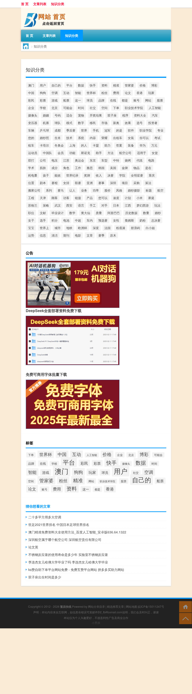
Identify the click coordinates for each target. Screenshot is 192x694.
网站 (148, 100)
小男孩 (96, 623)
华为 (143, 145)
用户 (43, 85)
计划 (128, 198)
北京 (55, 108)
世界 (84, 130)
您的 (31, 138)
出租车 (117, 138)
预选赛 (102, 220)
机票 (46, 123)
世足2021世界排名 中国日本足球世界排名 (58, 524)
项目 (125, 183)
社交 (93, 108)
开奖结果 (96, 115)
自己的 (56, 85)
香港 (140, 93)
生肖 (58, 138)
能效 (58, 175)
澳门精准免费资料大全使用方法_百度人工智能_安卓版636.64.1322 (77, 532)
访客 (66, 198)
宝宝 (31, 228)
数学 (72, 213)
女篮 (155, 153)
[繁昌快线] (45, 9)
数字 (81, 123)
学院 (122, 175)
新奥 (116, 123)
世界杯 (91, 93)
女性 (116, 220)
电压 (55, 160)
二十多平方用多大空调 (44, 517)
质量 (99, 213)
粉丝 (104, 93)
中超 (78, 220)
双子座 (112, 115)
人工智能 (155, 108)
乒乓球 (44, 130)
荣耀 (104, 138)
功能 (72, 153)
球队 (58, 123)
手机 (96, 130)
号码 (58, 115)
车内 (90, 220)
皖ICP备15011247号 (151, 606)
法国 (107, 228)
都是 (125, 100)
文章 (90, 235)
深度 (96, 228)
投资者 (152, 123)
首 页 (25, 3)
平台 (69, 85)
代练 (140, 160)
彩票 (43, 100)
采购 (136, 183)
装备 (131, 145)
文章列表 (39, 3)
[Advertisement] (96, 661)
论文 (128, 93)
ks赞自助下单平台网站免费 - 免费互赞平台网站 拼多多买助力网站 (76, 569)
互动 (66, 93)
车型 (104, 160)
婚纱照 (44, 138)
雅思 (90, 168)
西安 (69, 205)
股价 (107, 190)
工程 (31, 198)
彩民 (31, 100)
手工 (93, 205)
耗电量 (32, 175)
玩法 (157, 205)
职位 (31, 213)
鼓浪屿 (135, 228)
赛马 (61, 190)
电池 (66, 220)
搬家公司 (34, 190)
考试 (157, 138)
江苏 (66, 160)
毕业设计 (58, 213)
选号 (140, 123)
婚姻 (46, 115)
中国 (31, 93)
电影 (78, 235)
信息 (43, 235)
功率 (96, 190)
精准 (116, 85)
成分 (55, 168)
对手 (104, 205)
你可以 (144, 138)
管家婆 (129, 85)
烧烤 (128, 160)
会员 (61, 153)
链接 (78, 198)
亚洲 (90, 183)
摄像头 (32, 115)
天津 (43, 198)
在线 (113, 100)
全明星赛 (137, 175)
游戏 (55, 100)
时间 (81, 108)
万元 (154, 145)
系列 (49, 190)
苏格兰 (32, 205)
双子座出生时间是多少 (44, 577)
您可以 (102, 198)
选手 (43, 220)
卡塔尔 (44, 145)
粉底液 (120, 228)
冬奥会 (59, 145)
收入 (99, 175)
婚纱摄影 (134, 190)
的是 (119, 130)
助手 (99, 153)
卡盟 (96, 145)
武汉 (58, 205)
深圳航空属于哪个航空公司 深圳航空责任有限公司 (64, 539)
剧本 (43, 183)
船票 (66, 100)
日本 (116, 205)
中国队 (47, 153)
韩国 (101, 168)
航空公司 (125, 153)
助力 (107, 145)
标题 (149, 190)
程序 (125, 115)
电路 (151, 160)
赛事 (101, 183)
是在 (148, 168)
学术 (31, 168)
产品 (90, 198)
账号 (136, 100)
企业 (31, 108)
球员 (90, 100)
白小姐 (150, 228)
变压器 (32, 123)
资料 (104, 85)
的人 (84, 145)
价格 (143, 85)
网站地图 (131, 606)
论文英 (33, 547)
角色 (66, 168)
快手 (93, 85)
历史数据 (131, 213)
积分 (55, 220)
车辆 (31, 130)
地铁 (69, 228)
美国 (113, 168)
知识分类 (57, 3)
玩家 (151, 93)
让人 (72, 190)
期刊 (66, 235)
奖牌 (87, 175)
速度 (116, 198)
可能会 (67, 108)
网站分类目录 (96, 606)
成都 (58, 130)
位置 (31, 183)
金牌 (125, 168)
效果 (128, 123)
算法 (148, 183)
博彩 (154, 85)
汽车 (155, 115)
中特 (116, 160)
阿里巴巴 (113, 213)
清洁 (55, 235)
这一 (78, 100)
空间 (104, 108)
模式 (69, 123)
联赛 (78, 183)
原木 (113, 235)
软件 (131, 130)
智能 (78, 93)
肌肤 (43, 168)
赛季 (101, 235)
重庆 (152, 175)
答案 (119, 145)
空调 (55, 93)
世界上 (44, 228)
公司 (43, 160)
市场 (104, 123)
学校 (43, 108)
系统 (81, 138)
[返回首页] (184, 606)
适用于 (141, 153)
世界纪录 (72, 175)
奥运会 (79, 160)
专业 (160, 130)
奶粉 (143, 220)
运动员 (32, 153)
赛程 (55, 183)
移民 (93, 123)
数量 (146, 213)
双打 (31, 160)
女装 (131, 138)
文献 (43, 213)
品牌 (101, 100)
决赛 (110, 175)
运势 (31, 235)
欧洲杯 (82, 228)
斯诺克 (85, 153)
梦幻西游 (143, 205)
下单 (116, 108)
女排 (66, 183)
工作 (78, 168)
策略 (46, 205)
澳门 (31, 85)
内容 (93, 138)
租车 (31, 145)
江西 (128, 205)
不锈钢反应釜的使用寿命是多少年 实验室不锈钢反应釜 (68, 554)
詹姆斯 (129, 220)
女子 (31, 220)
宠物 (81, 115)
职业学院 (146, 130)
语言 (81, 205)
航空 (160, 190)
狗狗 (43, 93)
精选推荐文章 (115, 606)
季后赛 (70, 130)
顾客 (55, 198)
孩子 (46, 175)
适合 (69, 115)
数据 (81, 85)
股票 (160, 100)
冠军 (107, 130)
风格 (119, 190)
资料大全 (140, 115)
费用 (116, 93)
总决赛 (155, 220)
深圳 (113, 183)
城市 (58, 228)
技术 (69, 138)
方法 (110, 153)
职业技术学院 (134, 108)
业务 (84, 190)
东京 (93, 160)
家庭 (151, 198)
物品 (136, 168)
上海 (72, 145)
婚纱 (158, 213)
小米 (140, 198)
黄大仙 (85, 213)
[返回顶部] (184, 618)
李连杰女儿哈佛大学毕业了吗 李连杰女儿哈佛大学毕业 (68, 562)
